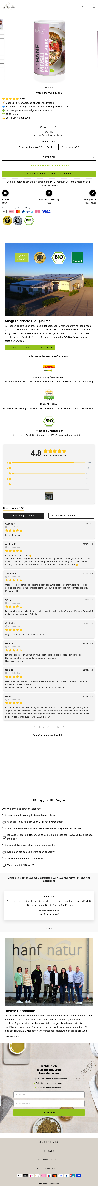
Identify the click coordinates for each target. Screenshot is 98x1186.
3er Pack (52, 147)
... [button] (43, 717)
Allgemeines (48, 1142)
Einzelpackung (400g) (30, 147)
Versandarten (48, 1169)
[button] (13, 99)
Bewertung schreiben (24, 515)
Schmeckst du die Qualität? (30, 347)
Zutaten (49, 157)
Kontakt (48, 1151)
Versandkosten (57, 135)
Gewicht (49, 142)
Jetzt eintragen (49, 1112)
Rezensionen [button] (13, 508)
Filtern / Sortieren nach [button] (63, 515)
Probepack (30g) (70, 147)
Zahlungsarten (48, 1160)
